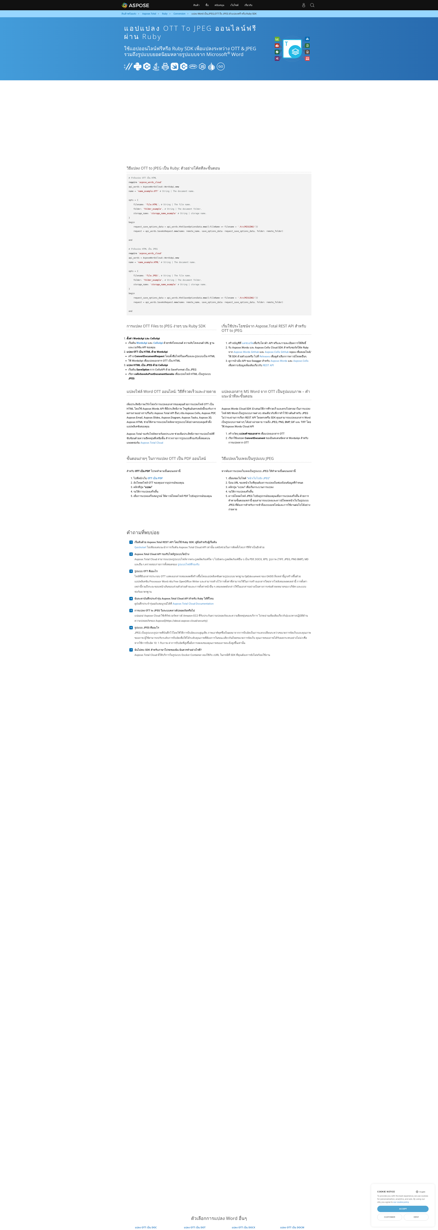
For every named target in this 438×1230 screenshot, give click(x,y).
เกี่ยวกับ (248, 5)
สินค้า (196, 5)
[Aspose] (135, 5)
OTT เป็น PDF (155, 478)
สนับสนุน (219, 5)
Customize (389, 1217)
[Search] (312, 5)
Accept (403, 1209)
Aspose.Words (278, 360)
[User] (303, 5)
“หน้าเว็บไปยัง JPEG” (258, 478)
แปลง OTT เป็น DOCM (292, 1227)
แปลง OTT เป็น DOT (194, 1227)
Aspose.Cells (300, 360)
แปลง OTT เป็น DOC (146, 1227)
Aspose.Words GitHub (247, 352)
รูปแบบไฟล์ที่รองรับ (188, 564)
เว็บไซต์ (234, 5)
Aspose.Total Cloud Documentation (193, 603)
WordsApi (141, 342)
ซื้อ (207, 5)
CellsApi (158, 342)
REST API (268, 365)
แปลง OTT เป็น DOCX (243, 1227)
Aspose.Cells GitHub (277, 352)
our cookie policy (401, 1202)
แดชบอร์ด (247, 343)
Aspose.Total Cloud (151, 442)
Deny (416, 1217)
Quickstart (140, 547)
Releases (265, 356)
